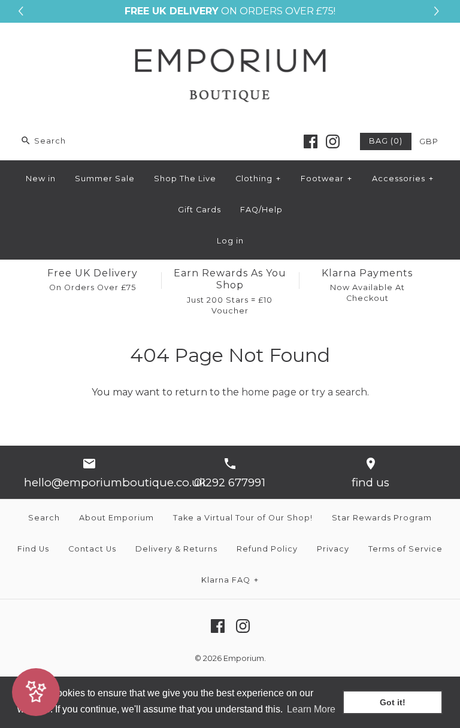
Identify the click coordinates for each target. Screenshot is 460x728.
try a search (339, 392)
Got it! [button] (392, 702)
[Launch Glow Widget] (36, 692)
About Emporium (116, 517)
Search (44, 517)
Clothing (258, 178)
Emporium (243, 658)
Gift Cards (199, 209)
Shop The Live (185, 178)
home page (268, 392)
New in (41, 178)
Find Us (33, 548)
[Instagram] (333, 141)
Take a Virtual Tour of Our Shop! (243, 517)
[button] (438, 11)
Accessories (403, 178)
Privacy (333, 548)
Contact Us (92, 548)
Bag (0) (385, 140)
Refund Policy (267, 548)
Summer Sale (105, 178)
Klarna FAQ (230, 579)
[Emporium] (230, 42)
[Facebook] (310, 141)
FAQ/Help (261, 209)
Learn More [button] (311, 709)
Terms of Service (405, 548)
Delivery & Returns (176, 548)
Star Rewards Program (382, 517)
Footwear (326, 178)
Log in (230, 240)
